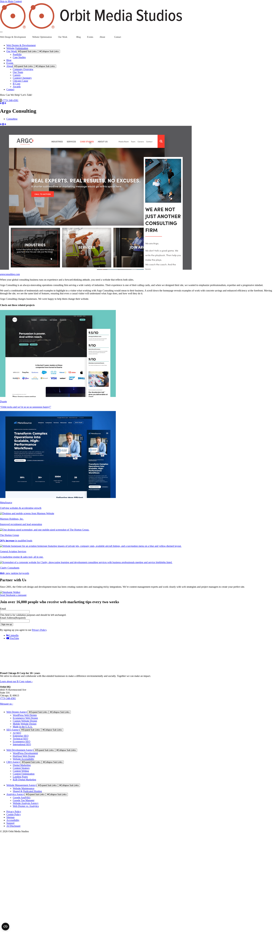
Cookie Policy (13, 814)
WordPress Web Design (25, 715)
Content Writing (21, 771)
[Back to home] (91, 28)
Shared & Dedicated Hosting (27, 791)
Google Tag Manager (23, 800)
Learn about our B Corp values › (16, 681)
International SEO (22, 744)
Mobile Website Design (24, 723)
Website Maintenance (23, 788)
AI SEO (17, 733)
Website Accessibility (23, 759)
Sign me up (6, 624)
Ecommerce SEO (21, 741)
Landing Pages (20, 776)
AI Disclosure (13, 826)
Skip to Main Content (11, 1)
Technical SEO (20, 738)
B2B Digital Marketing (24, 779)
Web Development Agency (20, 750)
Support (10, 823)
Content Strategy (21, 768)
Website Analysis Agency (25, 803)
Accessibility (12, 820)
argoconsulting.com (10, 274)
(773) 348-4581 (10, 100)
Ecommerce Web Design (25, 718)
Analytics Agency (15, 794)
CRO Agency (13, 762)
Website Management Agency (21, 785)
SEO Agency (13, 729)
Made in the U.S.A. (23, 726)
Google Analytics (21, 797)
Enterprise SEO (21, 735)
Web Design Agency (16, 712)
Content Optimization (23, 773)
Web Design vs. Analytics (26, 806)
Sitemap (10, 817)
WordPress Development (25, 753)
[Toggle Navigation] (1, 31)
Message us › (6, 703)
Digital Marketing (22, 765)
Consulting (11, 118)
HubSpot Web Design (24, 756)
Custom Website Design (25, 721)
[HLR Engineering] (1, 103)
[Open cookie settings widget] (5, 926)
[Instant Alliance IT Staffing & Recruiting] (5, 103)
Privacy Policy (39, 630)
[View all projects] (3, 103)
